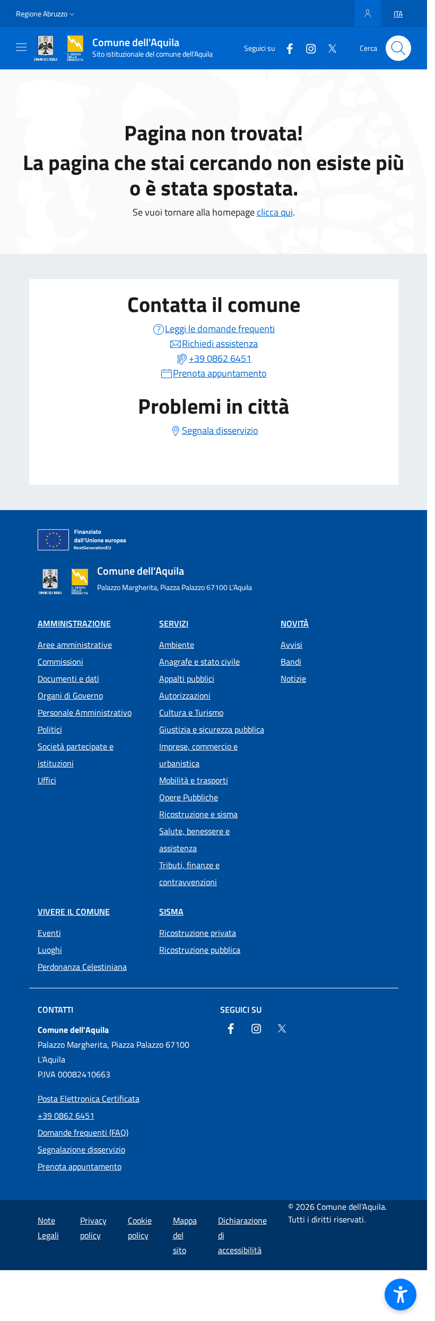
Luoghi (50, 949)
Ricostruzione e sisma (198, 814)
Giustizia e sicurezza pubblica (211, 729)
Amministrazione (74, 623)
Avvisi (291, 644)
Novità (295, 623)
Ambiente (176, 644)
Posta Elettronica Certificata (89, 1098)
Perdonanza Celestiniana (82, 966)
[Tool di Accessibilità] (400, 1294)
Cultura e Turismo (191, 712)
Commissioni (60, 661)
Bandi (291, 661)
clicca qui (275, 212)
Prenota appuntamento (79, 1166)
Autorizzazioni (185, 695)
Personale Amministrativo (85, 712)
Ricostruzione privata (197, 932)
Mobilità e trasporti (193, 780)
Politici (50, 729)
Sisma (171, 911)
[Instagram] (306, 48)
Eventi (49, 932)
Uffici (47, 780)
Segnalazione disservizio (81, 1149)
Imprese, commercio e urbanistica (198, 755)
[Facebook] (285, 48)
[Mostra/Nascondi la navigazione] (21, 47)
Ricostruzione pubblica (199, 949)
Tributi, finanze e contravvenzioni (189, 873)
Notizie (293, 678)
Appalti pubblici (186, 678)
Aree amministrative (75, 644)
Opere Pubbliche (188, 797)
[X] (327, 48)
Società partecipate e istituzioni (76, 755)
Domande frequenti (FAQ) (83, 1132)
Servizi (173, 623)
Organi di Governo (70, 695)
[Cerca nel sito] (398, 48)
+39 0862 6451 (66, 1115)
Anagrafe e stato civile (199, 661)
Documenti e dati (68, 678)
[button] (46, 14)
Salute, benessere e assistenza (194, 839)
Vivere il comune (74, 911)
